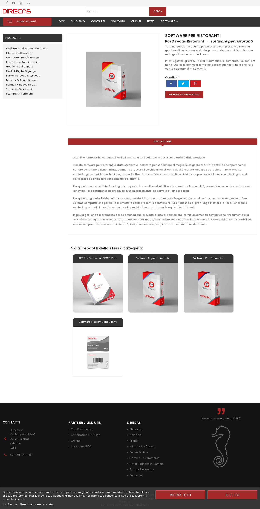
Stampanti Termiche (20, 93)
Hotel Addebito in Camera (146, 463)
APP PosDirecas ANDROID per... (98, 258)
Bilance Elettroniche (19, 53)
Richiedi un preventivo (184, 94)
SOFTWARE (168, 21)
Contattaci (136, 475)
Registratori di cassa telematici (26, 48)
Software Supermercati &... (153, 258)
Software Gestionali (19, 89)
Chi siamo (135, 429)
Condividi (171, 83)
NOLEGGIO (118, 21)
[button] (27, 22)
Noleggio (135, 435)
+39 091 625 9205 (21, 455)
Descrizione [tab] (162, 141)
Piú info (12, 504)
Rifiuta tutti (180, 495)
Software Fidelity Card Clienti (98, 322)
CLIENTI (136, 21)
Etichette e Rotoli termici (22, 62)
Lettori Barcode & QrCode (23, 75)
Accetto (232, 495)
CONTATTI (98, 21)
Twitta (183, 83)
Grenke (75, 440)
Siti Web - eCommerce (144, 458)
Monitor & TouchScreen (21, 80)
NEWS (151, 21)
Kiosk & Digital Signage (21, 71)
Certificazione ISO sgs (85, 435)
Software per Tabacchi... (208, 258)
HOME (61, 21)
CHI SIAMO (78, 21)
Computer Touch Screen (22, 57)
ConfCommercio (82, 429)
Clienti (133, 440)
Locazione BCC (81, 446)
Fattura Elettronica (141, 469)
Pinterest (195, 83)
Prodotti (13, 38)
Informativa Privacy (142, 446)
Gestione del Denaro (19, 66)
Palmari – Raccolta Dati (21, 84)
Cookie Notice (138, 452)
